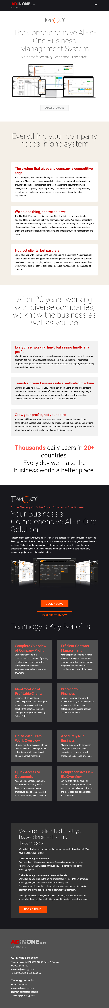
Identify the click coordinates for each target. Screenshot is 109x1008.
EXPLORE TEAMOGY (54, 108)
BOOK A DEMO (54, 603)
